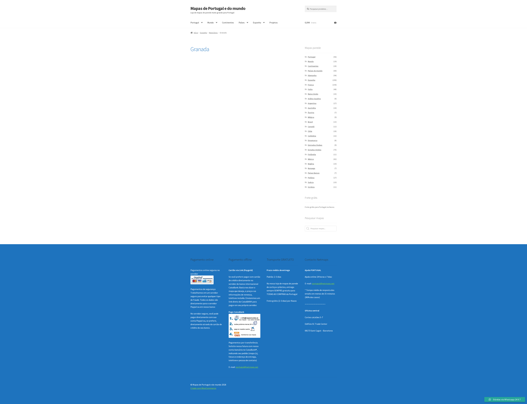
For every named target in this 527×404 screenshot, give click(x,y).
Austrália (312, 108)
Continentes (228, 22)
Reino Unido (313, 94)
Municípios (213, 32)
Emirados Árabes (315, 145)
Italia (310, 89)
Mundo (210, 22)
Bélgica (311, 117)
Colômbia (312, 136)
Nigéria (311, 164)
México (311, 159)
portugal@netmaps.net (247, 367)
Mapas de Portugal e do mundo (217, 8)
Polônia (311, 177)
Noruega (311, 168)
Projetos (273, 22)
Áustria (311, 112)
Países (242, 22)
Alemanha (312, 75)
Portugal (194, 22)
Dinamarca (312, 140)
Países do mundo (315, 71)
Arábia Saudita (314, 98)
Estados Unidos (314, 150)
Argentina (312, 103)
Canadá (311, 126)
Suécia (311, 182)
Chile (310, 131)
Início (196, 32)
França (311, 85)
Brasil (310, 122)
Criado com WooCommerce (203, 388)
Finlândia (312, 154)
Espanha (257, 22)
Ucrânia (311, 187)
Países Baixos (313, 173)
